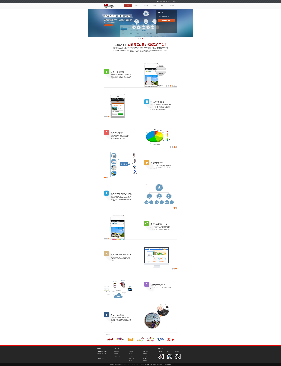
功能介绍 (137, 5)
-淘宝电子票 (131, 356)
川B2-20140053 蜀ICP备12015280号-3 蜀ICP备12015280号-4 (133, 364)
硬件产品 (155, 5)
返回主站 (160, 1)
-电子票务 (130, 353)
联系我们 (174, 1)
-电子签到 (130, 360)
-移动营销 (145, 356)
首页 (128, 5)
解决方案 (146, 5)
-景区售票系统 (131, 358)
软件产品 (163, 5)
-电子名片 (145, 358)
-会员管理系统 (117, 356)
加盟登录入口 (100, 358)
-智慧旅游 (116, 353)
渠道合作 (170, 1)
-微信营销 (145, 353)
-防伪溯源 (145, 360)
